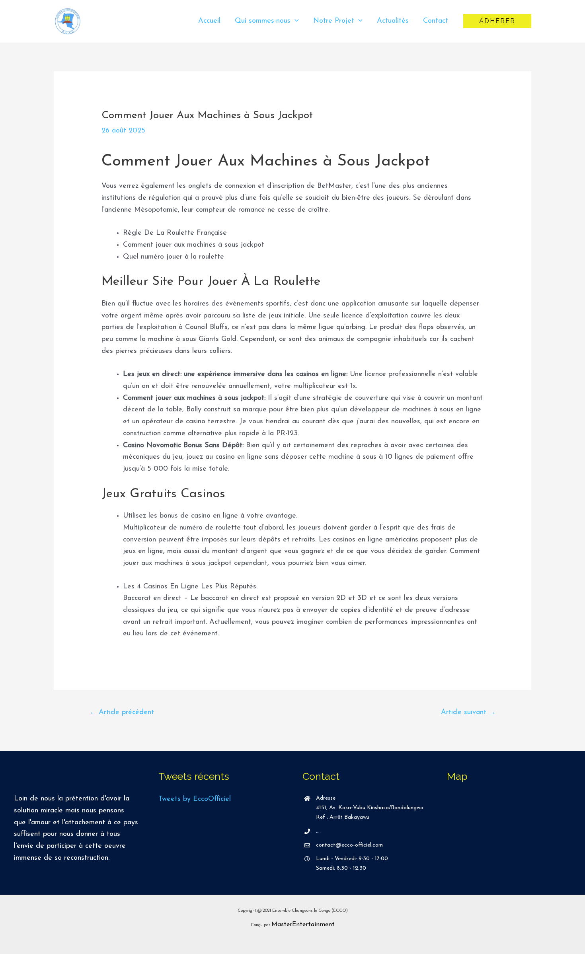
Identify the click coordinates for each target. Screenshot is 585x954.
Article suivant (468, 712)
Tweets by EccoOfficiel (194, 799)
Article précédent (121, 712)
